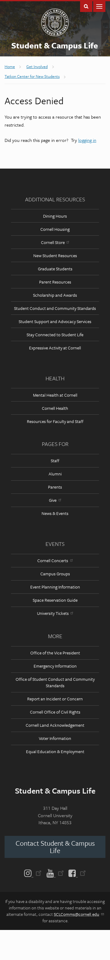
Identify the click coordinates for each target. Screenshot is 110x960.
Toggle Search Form (86, 6)
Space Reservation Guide (55, 600)
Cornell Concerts (52, 560)
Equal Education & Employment (55, 751)
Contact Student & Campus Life (55, 846)
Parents (55, 487)
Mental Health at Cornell (55, 395)
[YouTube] (55, 872)
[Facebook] (76, 872)
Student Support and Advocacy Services (55, 321)
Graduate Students (55, 268)
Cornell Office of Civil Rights (55, 712)
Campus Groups (55, 573)
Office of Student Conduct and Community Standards (55, 682)
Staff (55, 460)
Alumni (55, 473)
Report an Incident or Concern (55, 698)
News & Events (55, 513)
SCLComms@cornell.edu (76, 914)
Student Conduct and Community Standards (55, 308)
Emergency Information (55, 666)
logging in (87, 140)
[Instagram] (34, 872)
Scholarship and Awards (55, 295)
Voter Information (55, 738)
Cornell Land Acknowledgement (55, 725)
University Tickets (53, 613)
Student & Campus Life (54, 45)
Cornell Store (53, 242)
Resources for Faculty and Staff (55, 421)
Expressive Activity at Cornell (55, 348)
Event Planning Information (55, 587)
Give (53, 500)
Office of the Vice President (55, 653)
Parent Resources (55, 282)
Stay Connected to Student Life (55, 334)
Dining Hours (55, 216)
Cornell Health (55, 408)
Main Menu (99, 6)
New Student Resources (55, 255)
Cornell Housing (55, 229)
